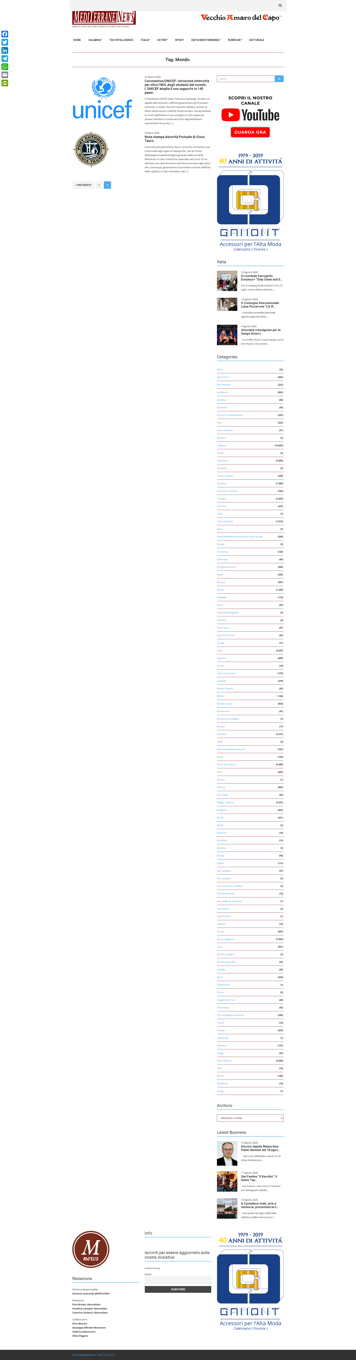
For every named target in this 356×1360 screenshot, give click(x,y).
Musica (221, 726)
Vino (219, 1068)
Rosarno (221, 848)
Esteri (161, 40)
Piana (220, 756)
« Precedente (83, 185)
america (221, 399)
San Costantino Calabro (230, 886)
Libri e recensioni (226, 673)
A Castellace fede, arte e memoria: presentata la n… (259, 1205)
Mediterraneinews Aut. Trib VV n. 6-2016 (93, 1355)
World (220, 1075)
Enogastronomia (226, 567)
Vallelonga (222, 1037)
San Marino (223, 908)
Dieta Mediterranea (205, 40)
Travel (220, 1022)
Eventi (220, 589)
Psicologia (222, 794)
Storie (220, 992)
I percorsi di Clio (225, 635)
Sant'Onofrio (224, 916)
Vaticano (222, 1045)
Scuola (220, 931)
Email (148, 1274)
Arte (219, 422)
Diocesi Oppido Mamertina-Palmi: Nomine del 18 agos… (260, 1148)
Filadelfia (222, 597)
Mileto (220, 696)
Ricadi (220, 817)
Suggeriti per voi (226, 1000)
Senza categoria (225, 939)
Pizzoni (221, 779)
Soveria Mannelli (226, 962)
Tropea (221, 1030)
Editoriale (256, 40)
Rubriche (234, 40)
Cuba (220, 513)
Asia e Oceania (225, 430)
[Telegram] (5, 58)
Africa (220, 369)
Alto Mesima (224, 384)
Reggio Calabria (225, 802)
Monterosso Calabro (228, 718)
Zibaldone (222, 1083)
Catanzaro (222, 460)
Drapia (220, 544)
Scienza (221, 924)
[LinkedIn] (5, 50)
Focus (220, 605)
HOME (77, 40)
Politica (221, 787)
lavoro (220, 665)
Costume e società (227, 491)
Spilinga (221, 969)
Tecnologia (223, 1007)
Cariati (220, 453)
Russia (220, 855)
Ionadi (220, 643)
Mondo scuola (225, 703)
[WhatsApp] (5, 67)
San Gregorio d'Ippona (229, 901)
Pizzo (220, 772)
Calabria (94, 40)
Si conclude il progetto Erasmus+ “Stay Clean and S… (262, 277)
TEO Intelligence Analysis (230, 1015)
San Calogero (224, 870)
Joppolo (221, 658)
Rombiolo (222, 840)
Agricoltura (223, 377)
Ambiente (222, 392)
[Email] (5, 75)
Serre (220, 946)
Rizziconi (221, 832)
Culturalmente (225, 521)
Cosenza (221, 483)
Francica (221, 620)
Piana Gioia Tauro (226, 764)
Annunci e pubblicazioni (230, 415)
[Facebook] (5, 34)
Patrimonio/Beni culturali (231, 749)
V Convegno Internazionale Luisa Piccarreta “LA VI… (260, 304)
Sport (179, 40)
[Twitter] (5, 42)
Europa (221, 582)
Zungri (220, 1091)
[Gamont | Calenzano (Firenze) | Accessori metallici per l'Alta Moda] (250, 201)
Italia (145, 40)
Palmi (220, 741)
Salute (220, 863)
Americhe (222, 407)
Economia (222, 551)
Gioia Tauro (223, 627)
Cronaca (221, 498)
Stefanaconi (223, 984)
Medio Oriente (225, 688)
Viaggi (220, 1053)
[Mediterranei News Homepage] (90, 1249)
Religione (222, 810)
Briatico (221, 437)
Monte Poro (223, 711)
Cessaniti (222, 468)
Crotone (221, 506)
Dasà (219, 529)
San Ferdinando (225, 893)
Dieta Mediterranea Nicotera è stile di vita (239, 536)
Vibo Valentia (224, 1060)
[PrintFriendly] (5, 83)
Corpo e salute (225, 475)
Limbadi (221, 681)
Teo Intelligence (121, 40)
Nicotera (221, 734)
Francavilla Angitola (227, 612)
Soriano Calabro (226, 954)
